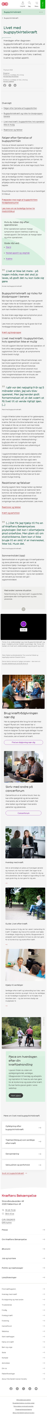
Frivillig (4, 1310)
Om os (4, 1368)
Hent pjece (16, 1095)
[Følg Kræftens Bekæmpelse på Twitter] (23, 1389)
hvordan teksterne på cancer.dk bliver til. (15, 663)
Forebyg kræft (7, 1315)
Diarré (8, 247)
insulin (24, 154)
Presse (5, 1230)
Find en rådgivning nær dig (23, 742)
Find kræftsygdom (9, 1289)
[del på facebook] (4, 85)
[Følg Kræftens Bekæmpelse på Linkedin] (29, 1389)
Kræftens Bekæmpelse (19, 1195)
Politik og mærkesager (12, 1268)
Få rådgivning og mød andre (12, 1299)
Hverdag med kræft (9, 1294)
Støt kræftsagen (8, 1337)
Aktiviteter (6, 1363)
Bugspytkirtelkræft (11, 18)
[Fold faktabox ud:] (23, 609)
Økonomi (6, 1249)
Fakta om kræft (8, 1342)
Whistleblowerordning (23, 1400)
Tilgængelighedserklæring (23, 1409)
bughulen (6, 442)
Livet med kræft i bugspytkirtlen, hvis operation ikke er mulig (23, 340)
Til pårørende (7, 1305)
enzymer (33, 154)
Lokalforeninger (9, 1277)
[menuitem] (22, 4)
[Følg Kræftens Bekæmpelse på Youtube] (36, 1389)
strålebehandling (9, 369)
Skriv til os (9, 1213)
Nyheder (5, 1358)
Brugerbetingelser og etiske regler (23, 1403)
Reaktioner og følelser (13, 130)
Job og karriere (9, 1258)
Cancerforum (23, 813)
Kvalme (9, 258)
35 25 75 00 (10, 1210)
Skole (4, 1352)
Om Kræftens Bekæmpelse (14, 1239)
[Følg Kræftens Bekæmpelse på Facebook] (11, 1389)
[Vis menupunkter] (23, 12)
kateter (22, 448)
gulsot (14, 419)
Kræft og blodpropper (11, 332)
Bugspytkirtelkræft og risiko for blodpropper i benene (22, 295)
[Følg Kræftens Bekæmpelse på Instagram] (17, 1389)
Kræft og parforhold (11, 513)
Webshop (5, 1331)
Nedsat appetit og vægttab (18, 253)
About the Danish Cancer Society (14, 1379)
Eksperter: (6, 73)
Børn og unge (7, 1347)
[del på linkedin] (15, 85)
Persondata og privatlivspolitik (23, 1406)
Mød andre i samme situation (18, 590)
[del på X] (9, 85)
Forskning (5, 1321)
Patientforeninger (8, 1374)
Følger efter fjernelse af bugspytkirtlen (20, 108)
